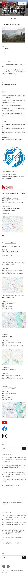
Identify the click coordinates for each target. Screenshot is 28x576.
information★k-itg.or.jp (10, 242)
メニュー (15, 18)
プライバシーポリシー (7, 570)
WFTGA (8, 171)
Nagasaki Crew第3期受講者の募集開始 (12, 105)
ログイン (17, 64)
